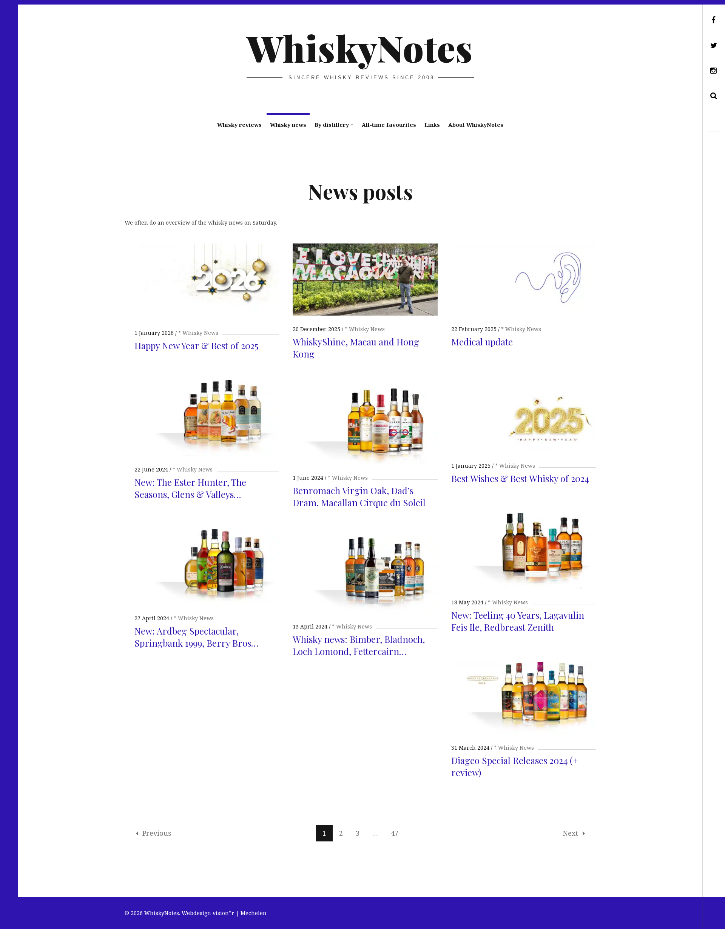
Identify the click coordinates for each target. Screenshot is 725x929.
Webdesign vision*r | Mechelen (224, 913)
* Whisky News (198, 332)
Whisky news (288, 124)
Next (570, 833)
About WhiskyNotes (475, 124)
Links (432, 124)
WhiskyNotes (360, 47)
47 (394, 833)
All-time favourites (389, 124)
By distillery (334, 124)
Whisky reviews (239, 124)
